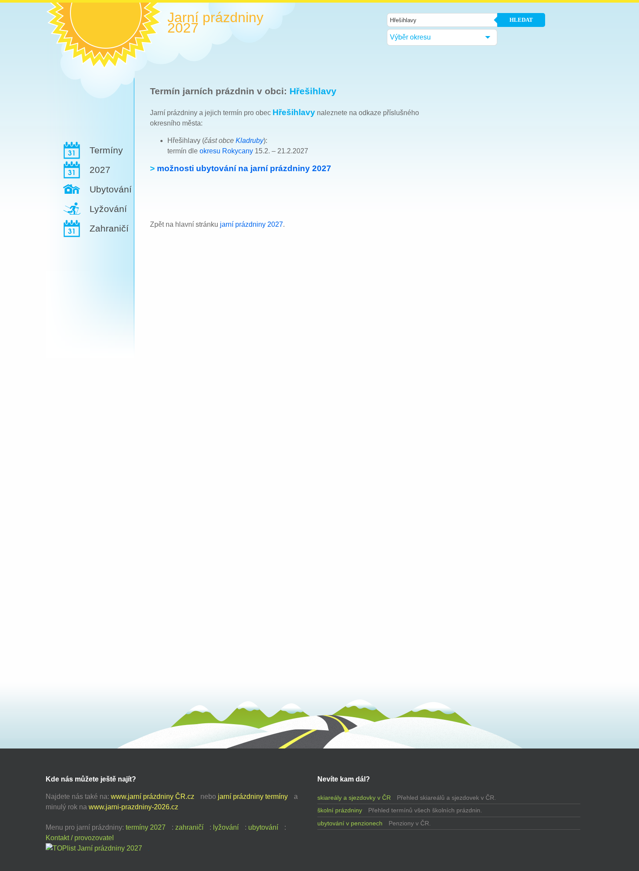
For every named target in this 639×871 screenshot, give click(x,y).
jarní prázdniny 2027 (251, 224)
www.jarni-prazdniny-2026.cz (133, 807)
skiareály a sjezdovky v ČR (354, 797)
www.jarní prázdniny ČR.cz (152, 796)
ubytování (263, 827)
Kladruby (249, 140)
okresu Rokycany (226, 151)
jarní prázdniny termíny (253, 796)
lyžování (226, 827)
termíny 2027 (146, 827)
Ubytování (111, 189)
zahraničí (189, 827)
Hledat (521, 20)
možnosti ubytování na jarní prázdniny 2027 (244, 168)
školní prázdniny (339, 810)
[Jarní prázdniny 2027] (94, 848)
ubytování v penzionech (350, 823)
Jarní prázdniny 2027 (215, 22)
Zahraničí (109, 228)
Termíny (106, 150)
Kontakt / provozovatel (80, 837)
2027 (100, 170)
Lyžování (108, 209)
